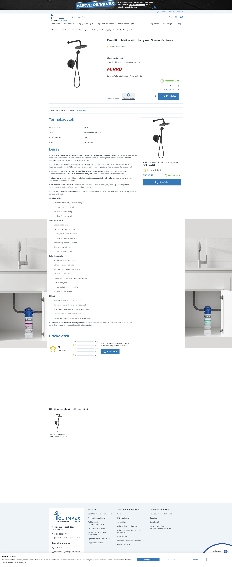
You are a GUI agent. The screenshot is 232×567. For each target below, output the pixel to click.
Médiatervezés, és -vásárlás (129, 541)
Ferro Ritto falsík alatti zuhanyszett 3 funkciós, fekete (58, 435)
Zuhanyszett (127, 30)
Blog (179, 24)
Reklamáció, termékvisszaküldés (96, 523)
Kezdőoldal (53, 30)
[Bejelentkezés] (176, 17)
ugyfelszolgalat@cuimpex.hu (66, 537)
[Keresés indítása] (73, 17)
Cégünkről (154, 24)
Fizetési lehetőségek (97, 518)
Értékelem (112, 351)
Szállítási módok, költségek (100, 514)
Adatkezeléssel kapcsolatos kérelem (129, 531)
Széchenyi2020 (123, 545)
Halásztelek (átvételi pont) (161, 514)
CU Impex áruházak (96, 528)
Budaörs (153, 518)
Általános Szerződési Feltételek (97, 533)
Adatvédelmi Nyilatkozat (128, 526)
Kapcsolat (179, 11)
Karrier (120, 514)
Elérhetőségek (123, 518)
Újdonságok (168, 24)
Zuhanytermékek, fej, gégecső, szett (105, 30)
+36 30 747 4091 (60, 547)
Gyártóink (121, 522)
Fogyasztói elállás (95, 543)
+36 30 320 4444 (60, 534)
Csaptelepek (83, 30)
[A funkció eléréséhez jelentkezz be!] (170, 17)
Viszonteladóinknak (167, 11)
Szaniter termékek (68, 30)
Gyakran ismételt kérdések (100, 539)
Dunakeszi (154, 522)
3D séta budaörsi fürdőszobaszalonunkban (160, 527)
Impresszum (122, 536)
